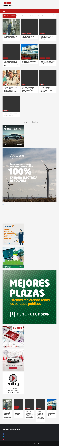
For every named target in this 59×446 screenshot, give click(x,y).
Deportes (24, 33)
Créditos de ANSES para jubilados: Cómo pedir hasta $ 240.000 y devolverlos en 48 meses (10, 89)
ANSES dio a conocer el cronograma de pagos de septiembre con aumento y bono (11, 63)
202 (34, 122)
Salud (5, 33)
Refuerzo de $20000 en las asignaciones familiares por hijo (48, 63)
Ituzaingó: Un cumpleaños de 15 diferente (29, 62)
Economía (43, 58)
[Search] (55, 11)
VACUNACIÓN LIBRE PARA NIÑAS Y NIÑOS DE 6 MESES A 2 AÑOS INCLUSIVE (29, 89)
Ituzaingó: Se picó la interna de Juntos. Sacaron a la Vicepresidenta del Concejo (48, 89)
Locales (29, 33)
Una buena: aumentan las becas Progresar (11, 114)
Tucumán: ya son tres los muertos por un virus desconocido (10, 38)
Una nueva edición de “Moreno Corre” (28, 37)
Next (37, 122)
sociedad (42, 33)
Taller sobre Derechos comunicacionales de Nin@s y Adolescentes (47, 38)
